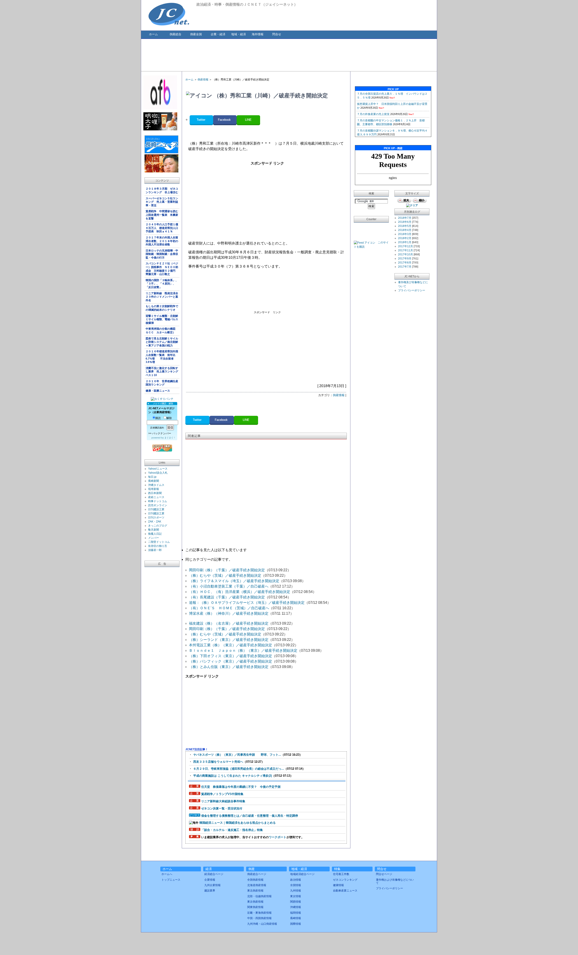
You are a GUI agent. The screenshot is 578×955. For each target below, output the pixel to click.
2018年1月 (404, 242)
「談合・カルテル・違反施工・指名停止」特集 (232, 830)
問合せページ (384, 874)
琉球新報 (153, 489)
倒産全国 (196, 34)
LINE (248, 119)
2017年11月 (405, 250)
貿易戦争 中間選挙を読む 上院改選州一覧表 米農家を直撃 (162, 215)
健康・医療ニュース (158, 390)
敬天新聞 (153, 529)
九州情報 (295, 890)
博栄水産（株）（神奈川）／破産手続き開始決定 (228, 613)
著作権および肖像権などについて (395, 881)
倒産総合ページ (256, 874)
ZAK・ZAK (154, 521)
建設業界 (209, 890)
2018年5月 (404, 226)
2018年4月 (404, 230)
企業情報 (209, 879)
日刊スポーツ (156, 517)
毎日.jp (152, 476)
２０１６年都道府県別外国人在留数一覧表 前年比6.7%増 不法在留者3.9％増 (162, 357)
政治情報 (295, 879)
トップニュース (170, 879)
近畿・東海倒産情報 (259, 912)
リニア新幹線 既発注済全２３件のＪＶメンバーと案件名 (162, 297)
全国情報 (295, 885)
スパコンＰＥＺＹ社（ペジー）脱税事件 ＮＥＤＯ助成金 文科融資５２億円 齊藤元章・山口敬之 (162, 269)
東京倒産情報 (255, 901)
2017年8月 (404, 262)
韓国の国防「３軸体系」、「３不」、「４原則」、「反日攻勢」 (162, 284)
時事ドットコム (157, 501)
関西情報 (295, 901)
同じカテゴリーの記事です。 (208, 559)
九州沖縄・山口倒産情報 (262, 923)
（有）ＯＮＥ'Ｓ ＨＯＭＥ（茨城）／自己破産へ (229, 608)
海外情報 (257, 34)
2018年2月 (404, 238)
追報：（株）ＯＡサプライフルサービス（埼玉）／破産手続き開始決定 (247, 603)
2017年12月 (405, 246)
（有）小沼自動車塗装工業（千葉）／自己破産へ (228, 586)
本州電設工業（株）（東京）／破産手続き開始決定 (230, 645)
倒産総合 (175, 34)
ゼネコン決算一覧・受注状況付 (221, 808)
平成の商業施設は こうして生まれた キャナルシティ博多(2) (232, 775)
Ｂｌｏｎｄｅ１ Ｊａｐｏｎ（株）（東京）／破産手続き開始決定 (243, 650)
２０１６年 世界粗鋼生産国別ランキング (162, 383)
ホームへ (166, 874)
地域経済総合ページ (302, 874)
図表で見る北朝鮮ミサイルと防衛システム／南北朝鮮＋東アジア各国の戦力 (162, 342)
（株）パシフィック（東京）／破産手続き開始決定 (230, 661)
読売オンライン (157, 505)
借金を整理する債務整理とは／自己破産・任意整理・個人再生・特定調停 (249, 815)
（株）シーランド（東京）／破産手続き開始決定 (228, 640)
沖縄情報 (295, 907)
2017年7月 (404, 266)
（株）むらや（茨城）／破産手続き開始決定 (225, 575)
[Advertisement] (289, 55)
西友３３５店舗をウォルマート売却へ (218, 761)
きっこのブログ (157, 525)
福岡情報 (295, 912)
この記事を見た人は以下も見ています (216, 550)
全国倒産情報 (255, 879)
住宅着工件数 (341, 874)
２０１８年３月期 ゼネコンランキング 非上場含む (162, 190)
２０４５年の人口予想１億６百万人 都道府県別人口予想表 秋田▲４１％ (162, 228)
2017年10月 (405, 254)
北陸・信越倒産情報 (259, 896)
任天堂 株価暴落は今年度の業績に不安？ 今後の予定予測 (240, 786)
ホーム (153, 34)
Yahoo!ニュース (158, 468)
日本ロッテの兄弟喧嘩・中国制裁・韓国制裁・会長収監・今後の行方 (162, 254)
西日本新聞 (155, 493)
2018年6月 (404, 221)
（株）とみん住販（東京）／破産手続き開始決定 (228, 667)
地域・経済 (238, 34)
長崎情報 (295, 918)
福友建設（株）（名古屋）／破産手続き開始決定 (228, 623)
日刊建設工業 (156, 509)
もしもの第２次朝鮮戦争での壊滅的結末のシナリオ (162, 308)
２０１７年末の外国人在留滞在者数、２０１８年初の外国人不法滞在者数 (162, 241)
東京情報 (295, 896)
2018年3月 (404, 234)
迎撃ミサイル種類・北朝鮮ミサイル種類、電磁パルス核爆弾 (162, 319)
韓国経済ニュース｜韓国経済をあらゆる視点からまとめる (237, 822)
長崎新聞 (153, 480)
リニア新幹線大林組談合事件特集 (223, 801)
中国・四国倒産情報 (259, 918)
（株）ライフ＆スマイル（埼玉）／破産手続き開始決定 (234, 581)
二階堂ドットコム (159, 541)
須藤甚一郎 (155, 550)
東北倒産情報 (255, 890)
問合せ (276, 34)
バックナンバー (161, 433)
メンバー (153, 537)
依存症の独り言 (157, 546)
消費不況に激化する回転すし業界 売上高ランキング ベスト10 (162, 372)
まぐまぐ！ (170, 437)
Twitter (201, 119)
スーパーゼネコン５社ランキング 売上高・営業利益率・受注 (162, 202)
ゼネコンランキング (345, 879)
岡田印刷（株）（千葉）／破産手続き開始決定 (227, 570)
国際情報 (295, 923)
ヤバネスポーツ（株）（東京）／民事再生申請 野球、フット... (237, 754)
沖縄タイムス (156, 485)
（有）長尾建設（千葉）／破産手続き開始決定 (227, 597)
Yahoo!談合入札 (158, 472)
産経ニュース (156, 497)
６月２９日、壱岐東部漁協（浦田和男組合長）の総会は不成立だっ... (238, 768)
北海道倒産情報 (256, 885)
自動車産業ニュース (345, 890)
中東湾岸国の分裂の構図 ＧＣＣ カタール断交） (162, 330)
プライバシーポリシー (411, 290)
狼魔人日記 (155, 533)
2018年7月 (404, 217)
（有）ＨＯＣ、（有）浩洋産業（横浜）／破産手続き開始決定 (239, 592)
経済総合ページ (213, 874)
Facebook (225, 119)
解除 (169, 418)
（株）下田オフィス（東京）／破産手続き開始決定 (230, 656)
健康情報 (338, 885)
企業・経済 (218, 34)
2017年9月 (404, 258)
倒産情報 (203, 79)
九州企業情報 (212, 885)
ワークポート (277, 837)
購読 (158, 418)
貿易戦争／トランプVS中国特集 (222, 794)
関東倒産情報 (255, 907)
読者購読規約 (157, 427)
